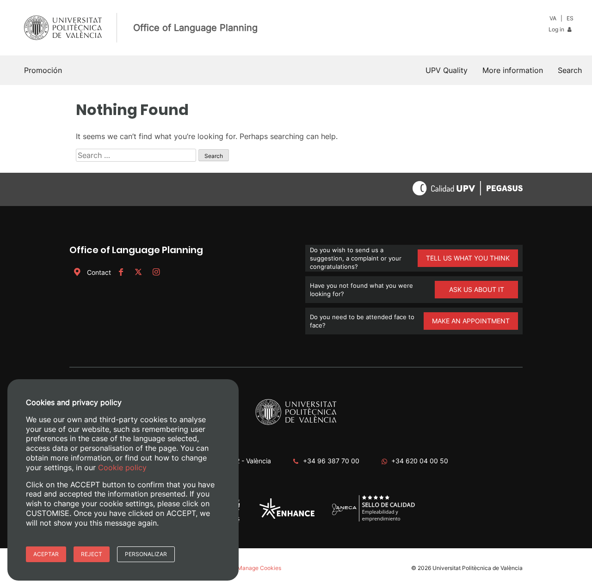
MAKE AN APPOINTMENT (471, 321)
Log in (557, 29)
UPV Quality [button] (447, 70)
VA (552, 18)
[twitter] (138, 272)
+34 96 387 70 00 (331, 461)
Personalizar (146, 554)
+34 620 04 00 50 (419, 461)
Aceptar (46, 554)
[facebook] (121, 272)
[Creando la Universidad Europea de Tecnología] (286, 516)
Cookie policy (122, 467)
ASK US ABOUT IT (476, 289)
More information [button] (512, 70)
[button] (570, 70)
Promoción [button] (43, 70)
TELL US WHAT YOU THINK (468, 258)
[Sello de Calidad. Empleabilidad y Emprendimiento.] (373, 520)
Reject (91, 554)
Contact (99, 272)
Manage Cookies (259, 567)
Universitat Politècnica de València (477, 567)
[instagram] (156, 272)
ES (570, 18)
